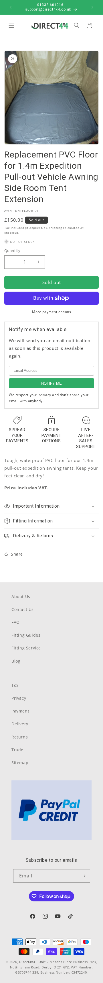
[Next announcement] (92, 7)
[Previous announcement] (10, 7)
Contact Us (22, 609)
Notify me (51, 383)
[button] (11, 25)
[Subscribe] (83, 876)
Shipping (55, 228)
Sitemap (19, 762)
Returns (19, 737)
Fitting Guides (25, 635)
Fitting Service (26, 648)
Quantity (12, 250)
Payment (20, 711)
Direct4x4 (27, 962)
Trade (17, 749)
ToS (15, 685)
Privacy (18, 698)
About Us (20, 596)
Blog (15, 661)
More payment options (51, 311)
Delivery (19, 723)
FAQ (15, 622)
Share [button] (17, 554)
